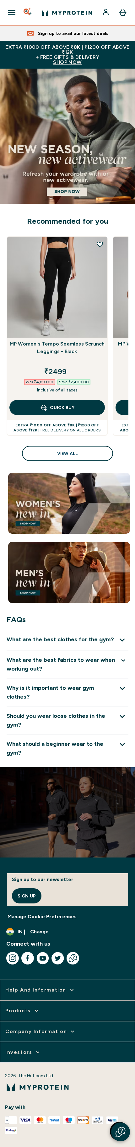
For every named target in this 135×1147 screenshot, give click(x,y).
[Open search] (28, 12)
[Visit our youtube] (42, 958)
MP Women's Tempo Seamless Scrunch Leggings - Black (57, 347)
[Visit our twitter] (57, 958)
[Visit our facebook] (27, 958)
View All (67, 453)
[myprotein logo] (67, 12)
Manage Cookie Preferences (42, 916)
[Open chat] (73, 958)
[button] (120, 1132)
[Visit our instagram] (12, 958)
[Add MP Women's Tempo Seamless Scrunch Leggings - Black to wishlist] (100, 244)
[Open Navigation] (12, 12)
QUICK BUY (62, 407)
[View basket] (122, 12)
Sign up (27, 895)
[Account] (106, 12)
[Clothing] (67, 136)
